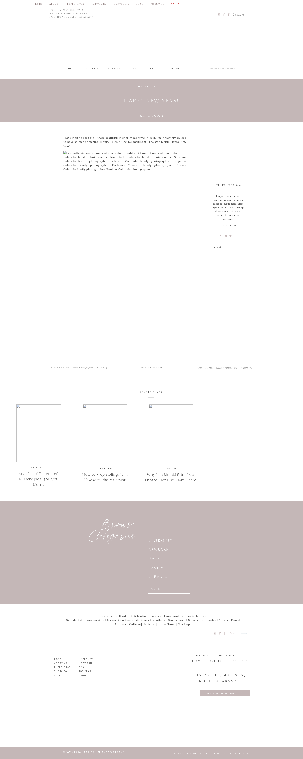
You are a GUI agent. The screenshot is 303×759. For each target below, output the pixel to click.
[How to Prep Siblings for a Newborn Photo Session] (105, 433)
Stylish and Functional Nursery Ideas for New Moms (38, 479)
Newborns (105, 469)
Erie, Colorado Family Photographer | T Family (223, 367)
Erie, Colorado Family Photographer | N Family (80, 367)
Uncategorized (151, 86)
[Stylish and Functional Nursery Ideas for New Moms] (38, 433)
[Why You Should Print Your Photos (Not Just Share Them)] (171, 433)
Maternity (38, 468)
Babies (171, 468)
